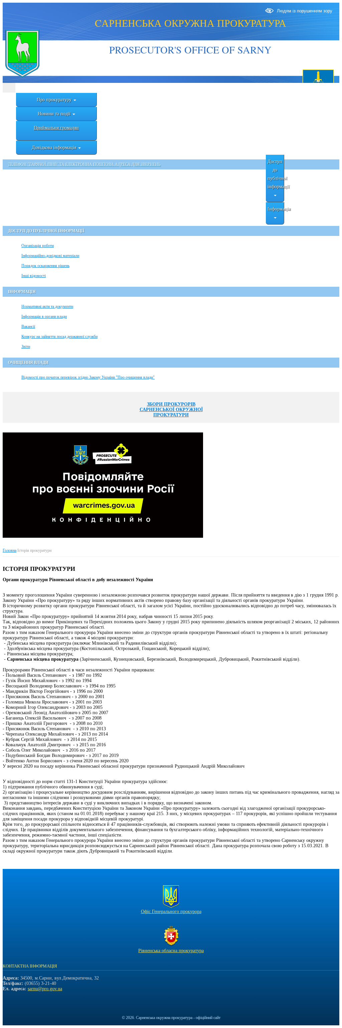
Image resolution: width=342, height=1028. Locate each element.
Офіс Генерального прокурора (171, 911)
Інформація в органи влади (44, 316)
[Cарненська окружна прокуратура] (22, 54)
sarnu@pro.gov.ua (45, 988)
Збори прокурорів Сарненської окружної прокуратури (171, 409)
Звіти (25, 346)
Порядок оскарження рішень (45, 265)
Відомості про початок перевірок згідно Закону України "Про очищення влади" (88, 377)
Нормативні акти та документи (47, 306)
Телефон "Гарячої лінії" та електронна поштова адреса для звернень (84, 164)
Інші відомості (33, 275)
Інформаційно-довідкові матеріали (50, 255)
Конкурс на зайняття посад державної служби (59, 336)
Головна (9, 550)
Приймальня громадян (56, 127)
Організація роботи (37, 245)
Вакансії (28, 326)
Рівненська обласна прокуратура (171, 950)
